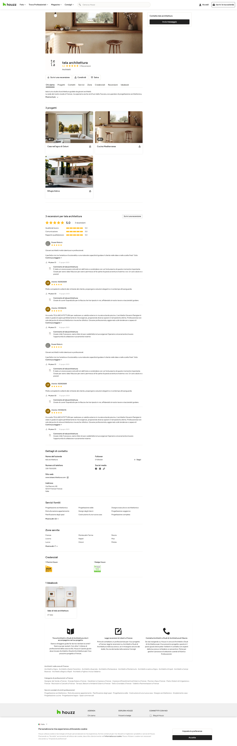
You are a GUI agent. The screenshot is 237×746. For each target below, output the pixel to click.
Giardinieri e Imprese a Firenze (99, 681)
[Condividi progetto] (90, 146)
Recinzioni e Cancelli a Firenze (63, 684)
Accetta (192, 737)
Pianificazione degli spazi (102, 693)
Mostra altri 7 (50, 546)
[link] (53, 258)
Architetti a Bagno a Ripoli (62, 672)
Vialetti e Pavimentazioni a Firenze (146, 684)
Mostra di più (50, 97)
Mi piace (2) (52, 294)
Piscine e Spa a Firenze (156, 681)
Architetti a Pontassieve (108, 669)
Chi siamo (50, 85)
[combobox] (113, 4)
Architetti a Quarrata (90, 669)
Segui (139, 460)
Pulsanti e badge (124, 716)
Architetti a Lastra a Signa (148, 669)
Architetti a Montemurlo (127, 669)
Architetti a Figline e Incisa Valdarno (86, 672)
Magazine (55, 4)
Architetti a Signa (51, 669)
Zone (89, 85)
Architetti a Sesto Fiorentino (70, 669)
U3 (48, 283)
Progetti (61, 85)
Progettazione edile (120, 693)
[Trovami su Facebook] (96, 468)
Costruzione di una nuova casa (141, 693)
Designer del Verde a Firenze (55, 681)
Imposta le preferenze (192, 731)
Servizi (81, 85)
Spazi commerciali (86, 695)
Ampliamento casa (180, 693)
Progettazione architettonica (55, 693)
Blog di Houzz (158, 716)
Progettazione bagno (70, 695)
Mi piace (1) (52, 262)
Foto (22, 4)
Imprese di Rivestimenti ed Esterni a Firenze (129, 681)
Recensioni (113, 85)
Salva (96, 77)
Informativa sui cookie (113, 736)
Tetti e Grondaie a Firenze (121, 684)
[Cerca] (79, 4)
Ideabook (125, 85)
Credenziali (100, 85)
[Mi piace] (46, 262)
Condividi (82, 77)
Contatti (71, 85)
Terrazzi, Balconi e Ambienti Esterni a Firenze (93, 684)
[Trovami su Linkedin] (100, 468)
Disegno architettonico (163, 693)
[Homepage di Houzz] (9, 4)
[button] (94, 254)
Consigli (68, 4)
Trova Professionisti (37, 4)
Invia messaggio (169, 22)
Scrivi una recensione (132, 216)
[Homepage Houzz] (66, 712)
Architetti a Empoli (166, 669)
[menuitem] (22, 5)
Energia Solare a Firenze (77, 681)
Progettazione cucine (52, 695)
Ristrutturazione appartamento (80, 693)
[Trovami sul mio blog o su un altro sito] (104, 468)
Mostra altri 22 (51, 519)
